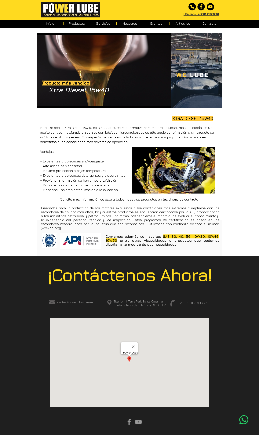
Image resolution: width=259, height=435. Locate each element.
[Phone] (192, 6)
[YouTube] (210, 6)
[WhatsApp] (244, 420)
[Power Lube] (129, 422)
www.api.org (51, 228)
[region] (196, 70)
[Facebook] (201, 6)
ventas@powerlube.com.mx (75, 302)
